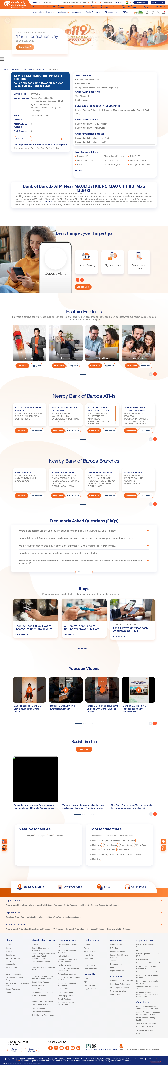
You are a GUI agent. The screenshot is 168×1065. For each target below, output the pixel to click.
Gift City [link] (123, 7)
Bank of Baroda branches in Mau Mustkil (92, 142)
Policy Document (38, 1008)
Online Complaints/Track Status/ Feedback (67, 960)
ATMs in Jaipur (141, 845)
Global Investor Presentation (43, 1015)
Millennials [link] (46, 7)
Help (138, 1034)
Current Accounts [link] (112, 905)
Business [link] (47, 2)
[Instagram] (56, 1048)
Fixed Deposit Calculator (119, 988)
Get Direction (36, 431)
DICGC (115, 1049)
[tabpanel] (84, 36)
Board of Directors (13, 958)
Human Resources (13, 989)
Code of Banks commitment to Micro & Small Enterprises (148, 1013)
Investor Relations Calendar (42, 1001)
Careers (9, 992)
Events (86, 948)
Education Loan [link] (35, 905)
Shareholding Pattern (40, 1005)
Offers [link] (125, 12)
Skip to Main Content (70, 2)
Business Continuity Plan (67, 992)
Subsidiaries (140, 2)
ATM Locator (15, 69)
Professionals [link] (74, 7)
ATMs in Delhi (95, 850)
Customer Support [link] (135, 7)
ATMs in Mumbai (96, 840)
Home (6, 69)
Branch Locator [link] (75, 917)
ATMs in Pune (95, 845)
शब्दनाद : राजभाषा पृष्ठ (117, 971)
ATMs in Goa (95, 859)
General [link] (36, 7)
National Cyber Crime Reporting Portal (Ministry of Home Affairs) (147, 994)
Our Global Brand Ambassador (12, 963)
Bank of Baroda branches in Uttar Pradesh (93, 138)
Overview (9, 945)
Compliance (10, 955)
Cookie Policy (7, 1059)
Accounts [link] (37, 12)
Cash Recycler (89, 985)
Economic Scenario (117, 951)
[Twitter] (67, 1048)
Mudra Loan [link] (58, 905)
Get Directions (21, 139)
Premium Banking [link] (61, 7)
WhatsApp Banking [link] (60, 917)
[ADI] (4, 848)
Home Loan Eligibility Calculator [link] (119, 929)
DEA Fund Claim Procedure (68, 989)
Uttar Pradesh (27, 69)
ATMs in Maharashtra (98, 854)
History (8, 948)
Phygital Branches (91, 989)
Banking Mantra (116, 945)
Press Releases (90, 965)
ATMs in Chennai (110, 845)
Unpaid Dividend (38, 973)
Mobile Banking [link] (32, 917)
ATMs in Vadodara (113, 840)
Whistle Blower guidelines (146, 1023)
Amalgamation (11, 967)
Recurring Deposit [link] (98, 905)
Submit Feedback (64, 999)
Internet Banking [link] (45, 917)
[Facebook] (50, 1048)
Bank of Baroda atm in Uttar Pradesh (91, 124)
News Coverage (90, 951)
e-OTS (138, 950)
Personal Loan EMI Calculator (121, 981)
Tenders (113, 961)
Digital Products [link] (93, 12)
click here (15, 1061)
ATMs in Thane (129, 840)
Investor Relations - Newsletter (39, 997)
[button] (147, 12)
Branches (87, 978)
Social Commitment (13, 974)
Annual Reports (38, 985)
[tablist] (84, 913)
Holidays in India (64, 965)
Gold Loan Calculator (118, 991)
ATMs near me (96, 836)
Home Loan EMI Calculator (120, 984)
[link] (138, 12)
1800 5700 (37, 98)
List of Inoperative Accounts (147, 972)
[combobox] (163, 842)
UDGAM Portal (142, 959)
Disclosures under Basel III (42, 1012)
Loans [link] (49, 12)
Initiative (9, 951)
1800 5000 (48, 98)
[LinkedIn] (61, 1048)
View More (81, 572)
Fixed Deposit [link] (83, 905)
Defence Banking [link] (104, 7)
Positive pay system (65, 996)
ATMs (86, 982)
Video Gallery (89, 958)
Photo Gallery (89, 955)
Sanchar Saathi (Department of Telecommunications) (147, 988)
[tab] (84, 900)
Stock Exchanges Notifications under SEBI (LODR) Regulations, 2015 (43, 956)
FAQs (112, 967)
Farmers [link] (116, 7)
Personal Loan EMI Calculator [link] (17, 929)
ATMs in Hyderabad (117, 854)
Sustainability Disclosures (41, 982)
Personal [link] (37, 2)
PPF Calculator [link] (58, 929)
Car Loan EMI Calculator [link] (75, 929)
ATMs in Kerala (123, 850)
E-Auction (114, 948)
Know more (22, 366)
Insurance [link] (76, 12)
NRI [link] (54, 7)
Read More (79, 170)
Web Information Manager (146, 1030)
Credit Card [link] (19, 917)
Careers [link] (162, 7)
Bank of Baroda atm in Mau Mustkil (90, 128)
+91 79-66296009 (41, 105)
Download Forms (116, 964)
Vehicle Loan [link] (47, 905)
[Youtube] (73, 1048)
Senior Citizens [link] (94, 7)
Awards (87, 945)
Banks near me (110, 836)
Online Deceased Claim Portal (148, 963)
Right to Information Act (67, 974)
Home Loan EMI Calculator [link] (40, 929)
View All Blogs (83, 648)
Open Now (145, 366)
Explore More (83, 287)
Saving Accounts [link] (70, 905)
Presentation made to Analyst (43, 992)
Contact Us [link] (150, 7)
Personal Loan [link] (11, 905)
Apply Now (36, 366)
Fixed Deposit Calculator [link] (95, 929)
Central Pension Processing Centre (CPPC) (68, 969)
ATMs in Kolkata (126, 845)
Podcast (87, 962)
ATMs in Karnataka (135, 854)
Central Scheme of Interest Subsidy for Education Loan (147, 1007)
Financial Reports (38, 989)
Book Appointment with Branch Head (67, 1004)
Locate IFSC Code (126, 836)
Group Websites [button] (14, 1050)
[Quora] (78, 1048)
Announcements (90, 969)
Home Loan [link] (22, 905)
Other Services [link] (111, 12)
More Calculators (116, 994)
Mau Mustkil (40, 69)
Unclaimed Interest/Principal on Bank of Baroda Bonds (42, 977)
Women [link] (86, 7)
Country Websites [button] (31, 1050)
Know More (24, 47)
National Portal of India (145, 1027)
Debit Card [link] (10, 917)
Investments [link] (62, 12)
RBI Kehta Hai (63, 956)
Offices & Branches (13, 971)
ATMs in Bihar (109, 850)
